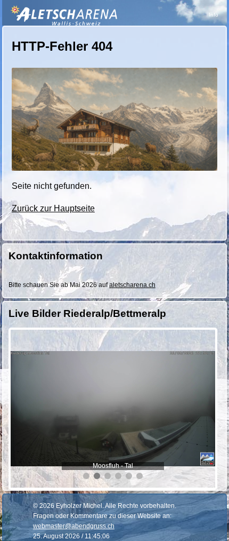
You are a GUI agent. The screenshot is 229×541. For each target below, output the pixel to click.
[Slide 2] (97, 476)
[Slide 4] (118, 476)
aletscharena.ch (132, 285)
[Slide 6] (139, 476)
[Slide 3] (107, 476)
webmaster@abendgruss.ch (73, 526)
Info (213, 15)
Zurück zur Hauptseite (53, 208)
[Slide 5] (129, 476)
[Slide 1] (86, 476)
